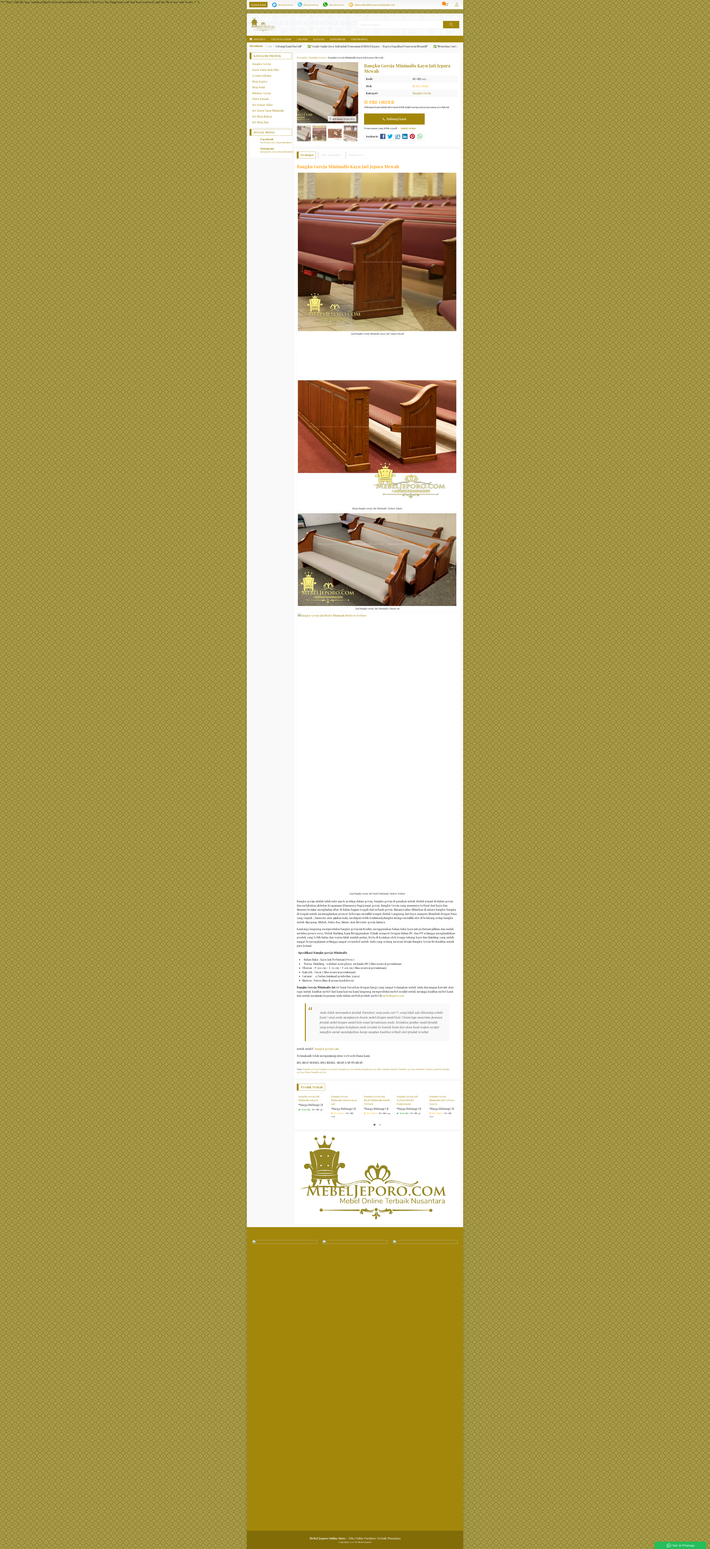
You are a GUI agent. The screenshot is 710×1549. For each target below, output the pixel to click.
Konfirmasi (337, 39)
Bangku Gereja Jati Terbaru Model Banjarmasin (407, 1129)
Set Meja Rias (260, 122)
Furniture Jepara (424, 1069)
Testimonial (359, 39)
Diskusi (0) (355, 155)
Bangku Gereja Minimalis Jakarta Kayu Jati (344, 1129)
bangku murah (389, 1069)
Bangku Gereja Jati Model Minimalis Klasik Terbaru (377, 1129)
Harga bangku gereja (315, 1072)
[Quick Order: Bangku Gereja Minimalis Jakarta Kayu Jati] (357, 1120)
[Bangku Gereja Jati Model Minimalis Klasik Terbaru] (377, 1108)
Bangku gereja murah (349, 1069)
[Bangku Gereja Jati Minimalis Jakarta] (311, 1108)
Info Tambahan (331, 155)
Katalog (318, 39)
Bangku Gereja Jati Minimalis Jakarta (308, 1127)
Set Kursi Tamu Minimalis (268, 110)
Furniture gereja (406, 1069)
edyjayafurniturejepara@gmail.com (374, 4)
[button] (451, 24)
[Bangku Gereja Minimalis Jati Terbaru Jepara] (442, 1108)
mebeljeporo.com (393, 995)
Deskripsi (307, 155)
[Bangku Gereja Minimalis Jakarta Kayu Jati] (344, 1108)
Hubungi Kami (396, 119)
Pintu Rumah (260, 99)
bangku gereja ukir (371, 1069)
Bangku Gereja (422, 93)
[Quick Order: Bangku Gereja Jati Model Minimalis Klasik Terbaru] (389, 1120)
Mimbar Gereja (261, 93)
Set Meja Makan (262, 116)
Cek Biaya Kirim (281, 39)
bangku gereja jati (328, 1069)
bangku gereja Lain (327, 1049)
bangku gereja (310, 1069)
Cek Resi (302, 39)
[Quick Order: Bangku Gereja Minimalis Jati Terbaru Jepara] (455, 1120)
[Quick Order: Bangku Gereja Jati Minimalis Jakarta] (324, 1120)
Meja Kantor (260, 81)
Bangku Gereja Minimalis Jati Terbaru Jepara (441, 1129)
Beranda (259, 39)
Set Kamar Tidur (262, 105)
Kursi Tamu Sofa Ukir (265, 70)
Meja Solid (258, 87)
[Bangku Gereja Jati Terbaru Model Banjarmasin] (410, 1108)
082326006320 (285, 4)
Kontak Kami (258, 4)
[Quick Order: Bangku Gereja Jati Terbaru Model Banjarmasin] (422, 1120)
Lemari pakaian (261, 75)
